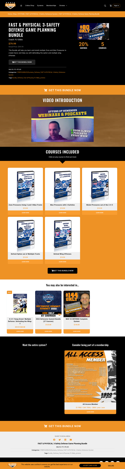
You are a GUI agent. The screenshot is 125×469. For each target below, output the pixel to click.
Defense (37, 72)
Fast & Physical (28, 78)
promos (42, 78)
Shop (15, 14)
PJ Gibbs (37, 78)
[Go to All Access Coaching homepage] (10, 5)
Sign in (116, 5)
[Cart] (110, 5)
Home (10, 14)
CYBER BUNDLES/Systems (25, 72)
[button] (54, 440)
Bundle (14, 78)
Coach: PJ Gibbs (16, 39)
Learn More (25, 212)
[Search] (105, 6)
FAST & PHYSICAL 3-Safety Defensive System (42, 14)
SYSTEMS (21, 14)
